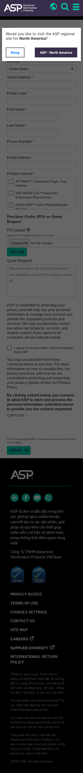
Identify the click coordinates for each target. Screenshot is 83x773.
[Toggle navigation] (75, 7)
